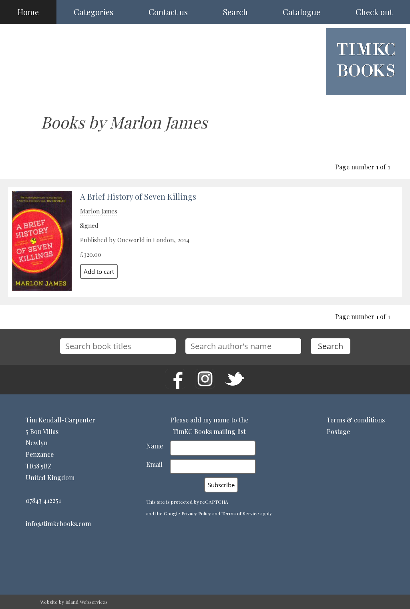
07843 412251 (43, 500)
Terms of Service (240, 513)
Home (28, 11)
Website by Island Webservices (74, 602)
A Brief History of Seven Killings (138, 196)
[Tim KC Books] (366, 83)
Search (235, 11)
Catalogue (301, 11)
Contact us (168, 11)
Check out (374, 11)
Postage (338, 431)
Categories (93, 11)
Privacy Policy (196, 513)
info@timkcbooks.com (58, 523)
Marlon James (98, 211)
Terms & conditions (356, 420)
